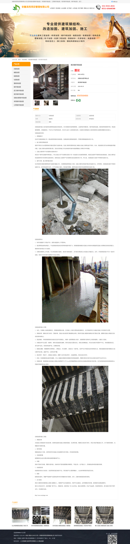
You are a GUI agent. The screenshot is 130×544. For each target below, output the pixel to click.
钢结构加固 (17, 83)
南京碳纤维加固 (32, 59)
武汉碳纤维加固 (19, 90)
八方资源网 (23, 541)
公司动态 (75, 8)
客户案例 (80, 8)
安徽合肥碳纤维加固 (20, 98)
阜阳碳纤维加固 (19, 101)
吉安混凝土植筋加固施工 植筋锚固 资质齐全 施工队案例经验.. (30, 525)
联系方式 (91, 8)
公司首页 (52, 8)
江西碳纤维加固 (19, 105)
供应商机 (58, 8)
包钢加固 (16, 79)
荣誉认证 (86, 8)
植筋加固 (16, 72)
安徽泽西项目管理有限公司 (46, 535)
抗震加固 (16, 69)
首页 (19, 59)
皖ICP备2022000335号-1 (32, 535)
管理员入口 (35, 541)
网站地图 (41, 541)
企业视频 (63, 8)
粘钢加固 (16, 76)
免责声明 (29, 541)
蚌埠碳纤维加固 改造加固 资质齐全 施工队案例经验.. (112, 525)
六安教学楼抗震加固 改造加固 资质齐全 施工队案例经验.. (92, 525)
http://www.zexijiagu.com (41, 495)
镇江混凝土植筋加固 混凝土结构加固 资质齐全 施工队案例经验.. (72, 525)
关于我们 (69, 8)
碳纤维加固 (17, 87)
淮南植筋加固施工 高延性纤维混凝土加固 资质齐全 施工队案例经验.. (53, 525)
